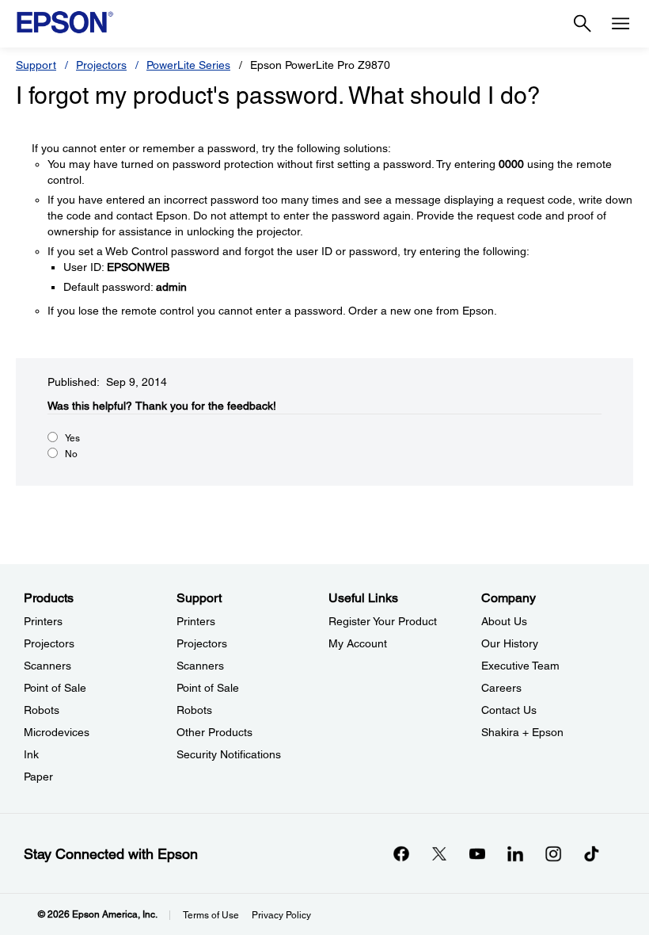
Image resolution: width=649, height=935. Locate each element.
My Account (357, 643)
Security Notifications (228, 754)
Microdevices (56, 732)
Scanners (47, 665)
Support (36, 65)
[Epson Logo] (65, 22)
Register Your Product (382, 621)
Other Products (214, 732)
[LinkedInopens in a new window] (515, 853)
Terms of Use (211, 915)
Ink (31, 754)
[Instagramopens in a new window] (553, 853)
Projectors (101, 65)
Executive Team (520, 665)
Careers (501, 687)
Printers (43, 621)
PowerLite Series (188, 65)
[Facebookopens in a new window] (401, 853)
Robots (41, 710)
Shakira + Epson (522, 732)
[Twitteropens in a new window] (439, 853)
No (71, 454)
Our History (509, 643)
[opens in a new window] (591, 853)
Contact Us (509, 710)
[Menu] (620, 23)
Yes (72, 438)
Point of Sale (55, 687)
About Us (504, 621)
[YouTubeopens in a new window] (477, 853)
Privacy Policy (281, 915)
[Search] (582, 23)
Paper (38, 776)
